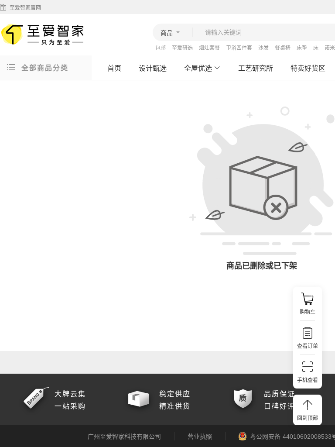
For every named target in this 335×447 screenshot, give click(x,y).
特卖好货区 (308, 68)
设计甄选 (153, 68)
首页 (114, 68)
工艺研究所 (255, 68)
